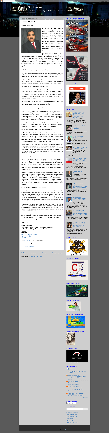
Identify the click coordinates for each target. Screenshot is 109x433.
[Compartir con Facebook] (41, 240)
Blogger (65, 429)
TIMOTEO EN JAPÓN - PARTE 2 (76, 395)
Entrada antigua (57, 253)
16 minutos (71, 368)
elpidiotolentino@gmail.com (28, 236)
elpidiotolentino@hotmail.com (29, 234)
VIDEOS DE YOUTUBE (72, 413)
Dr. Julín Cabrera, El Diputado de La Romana (79, 137)
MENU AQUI (69, 418)
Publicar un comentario (29, 246)
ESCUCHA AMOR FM (71, 416)
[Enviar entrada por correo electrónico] (33, 240)
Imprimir (23, 237)
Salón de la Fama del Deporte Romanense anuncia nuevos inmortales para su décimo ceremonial (80, 185)
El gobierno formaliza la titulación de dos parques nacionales (76, 383)
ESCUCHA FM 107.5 (71, 414)
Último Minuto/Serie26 (74, 375)
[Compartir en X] (39, 240)
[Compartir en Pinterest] (42, 240)
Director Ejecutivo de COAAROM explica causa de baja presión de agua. (75, 389)
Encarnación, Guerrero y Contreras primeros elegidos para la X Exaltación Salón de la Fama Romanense (80, 199)
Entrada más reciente (28, 253)
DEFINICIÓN (69, 420)
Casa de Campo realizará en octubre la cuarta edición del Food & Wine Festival (80, 147)
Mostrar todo (85, 397)
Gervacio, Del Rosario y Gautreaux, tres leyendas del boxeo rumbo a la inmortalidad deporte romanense (79, 225)
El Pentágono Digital (73, 386)
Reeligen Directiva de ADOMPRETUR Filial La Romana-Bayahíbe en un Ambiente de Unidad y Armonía (79, 115)
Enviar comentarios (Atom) (35, 256)
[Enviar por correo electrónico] (36, 240)
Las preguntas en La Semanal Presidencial (78, 172)
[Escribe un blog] (38, 240)
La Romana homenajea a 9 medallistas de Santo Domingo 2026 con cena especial (77, 378)
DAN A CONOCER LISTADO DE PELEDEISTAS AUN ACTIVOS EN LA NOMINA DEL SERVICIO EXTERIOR (80, 160)
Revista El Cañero (73, 381)
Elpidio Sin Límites (30, 7)
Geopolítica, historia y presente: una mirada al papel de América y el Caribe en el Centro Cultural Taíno (80, 212)
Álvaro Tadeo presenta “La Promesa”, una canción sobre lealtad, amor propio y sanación (77, 371)
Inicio (44, 253)
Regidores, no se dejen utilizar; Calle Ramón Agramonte (79, 127)
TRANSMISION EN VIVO (72, 422)
